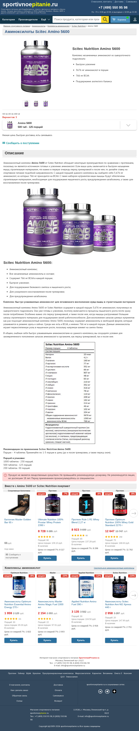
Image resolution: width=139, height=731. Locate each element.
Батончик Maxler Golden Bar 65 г (17, 521)
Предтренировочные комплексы (58, 673)
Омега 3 (118, 673)
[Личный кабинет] (135, 19)
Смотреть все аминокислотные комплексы (114, 568)
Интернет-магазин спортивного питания (69, 657)
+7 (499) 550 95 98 (112, 7)
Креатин (37, 673)
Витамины (108, 673)
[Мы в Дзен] (112, 691)
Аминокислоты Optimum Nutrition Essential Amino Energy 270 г (17, 604)
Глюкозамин (72, 676)
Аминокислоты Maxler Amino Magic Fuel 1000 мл (50, 604)
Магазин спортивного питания (16, 26)
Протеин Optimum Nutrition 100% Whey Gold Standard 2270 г (119, 522)
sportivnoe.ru (30, 4)
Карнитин (96, 673)
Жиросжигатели (83, 673)
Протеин (12, 673)
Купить (47, 558)
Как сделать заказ (19, 690)
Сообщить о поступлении (22, 143)
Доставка (119, 2)
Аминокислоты (38, 26)
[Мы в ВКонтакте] (98, 691)
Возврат (58, 701)
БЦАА (28, 673)
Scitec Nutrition (79, 26)
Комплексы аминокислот (58, 26)
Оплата (58, 690)
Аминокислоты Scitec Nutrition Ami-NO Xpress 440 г (118, 604)
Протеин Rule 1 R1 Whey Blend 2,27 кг (85, 521)
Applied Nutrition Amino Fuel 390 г (84, 603)
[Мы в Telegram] (105, 691)
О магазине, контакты (101, 2)
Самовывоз (131, 2)
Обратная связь (19, 695)
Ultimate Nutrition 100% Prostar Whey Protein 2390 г (50, 522)
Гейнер (21, 673)
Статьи (19, 701)
